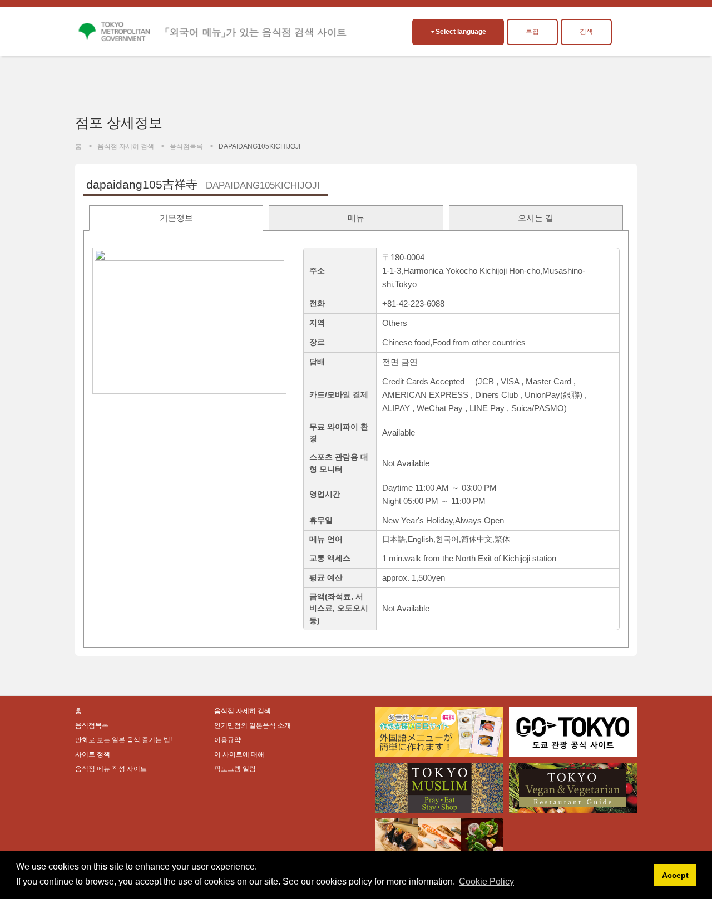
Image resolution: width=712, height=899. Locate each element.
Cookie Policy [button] (486, 881)
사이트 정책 (92, 754)
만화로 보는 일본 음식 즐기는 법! (123, 740)
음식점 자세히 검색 (125, 146)
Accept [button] (675, 875)
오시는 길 (535, 218)
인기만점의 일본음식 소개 (252, 725)
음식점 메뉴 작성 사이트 (111, 769)
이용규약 (227, 740)
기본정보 (176, 218)
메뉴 (356, 218)
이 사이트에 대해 (239, 754)
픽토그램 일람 (235, 769)
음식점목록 (186, 146)
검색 (586, 32)
